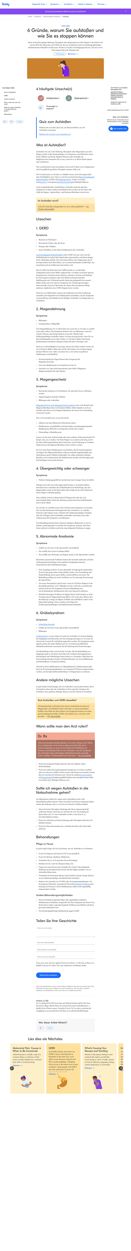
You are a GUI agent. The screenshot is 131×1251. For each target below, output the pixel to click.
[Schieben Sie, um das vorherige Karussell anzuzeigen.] (11, 1068)
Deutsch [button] (73, 54)
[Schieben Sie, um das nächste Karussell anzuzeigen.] (120, 1068)
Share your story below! (44, 928)
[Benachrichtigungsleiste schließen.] (126, 11)
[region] (66, 1068)
